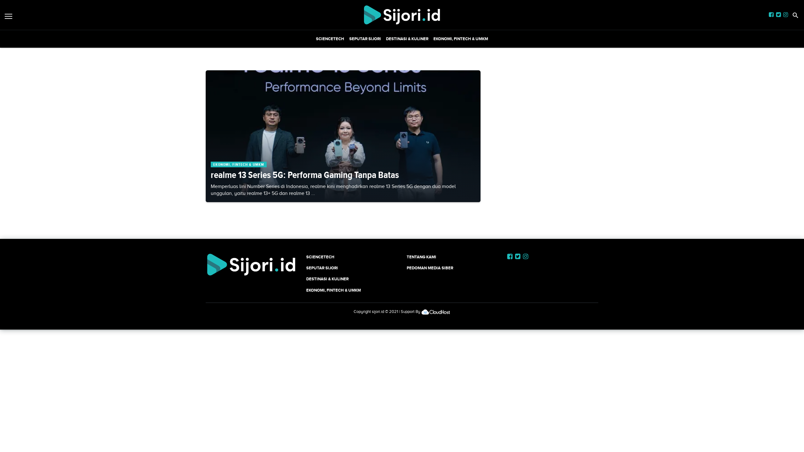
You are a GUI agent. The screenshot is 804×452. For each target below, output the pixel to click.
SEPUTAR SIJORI (365, 38)
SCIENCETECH (330, 38)
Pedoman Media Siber (430, 268)
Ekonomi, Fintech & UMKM (460, 38)
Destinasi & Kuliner (407, 38)
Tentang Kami (421, 257)
